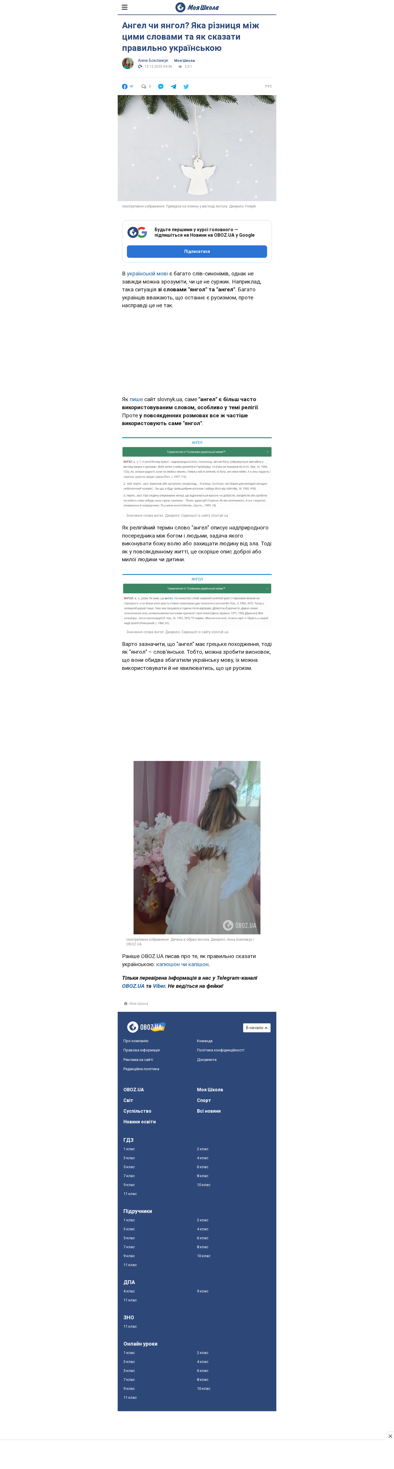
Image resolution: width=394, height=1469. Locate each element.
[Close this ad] (390, 1436)
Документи (207, 1059)
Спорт (204, 1100)
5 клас (129, 1167)
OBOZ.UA (133, 1089)
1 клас (129, 1149)
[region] (197, 351)
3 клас (129, 1158)
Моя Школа (184, 61)
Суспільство (137, 1111)
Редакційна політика (141, 1069)
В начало (254, 1027)
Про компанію (136, 1041)
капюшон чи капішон (182, 964)
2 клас (202, 1149)
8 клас (202, 1176)
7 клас (129, 1176)
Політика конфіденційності (220, 1050)
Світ (128, 1100)
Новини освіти (139, 1122)
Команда (205, 1041)
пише (136, 399)
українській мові (147, 273)
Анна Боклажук (153, 60)
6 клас (202, 1167)
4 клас (202, 1158)
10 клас (203, 1185)
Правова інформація (141, 1050)
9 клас (129, 1185)
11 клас (130, 1194)
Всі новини (209, 1111)
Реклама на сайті (138, 1059)
